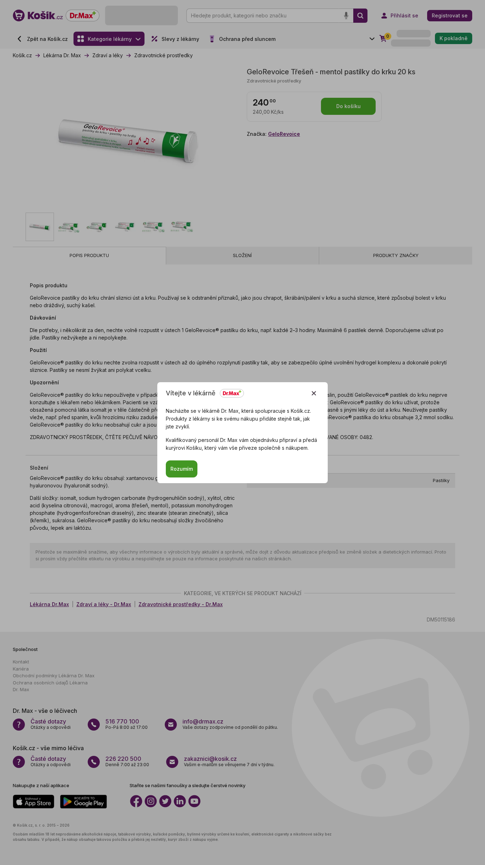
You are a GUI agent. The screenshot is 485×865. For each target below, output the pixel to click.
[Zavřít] (314, 393)
